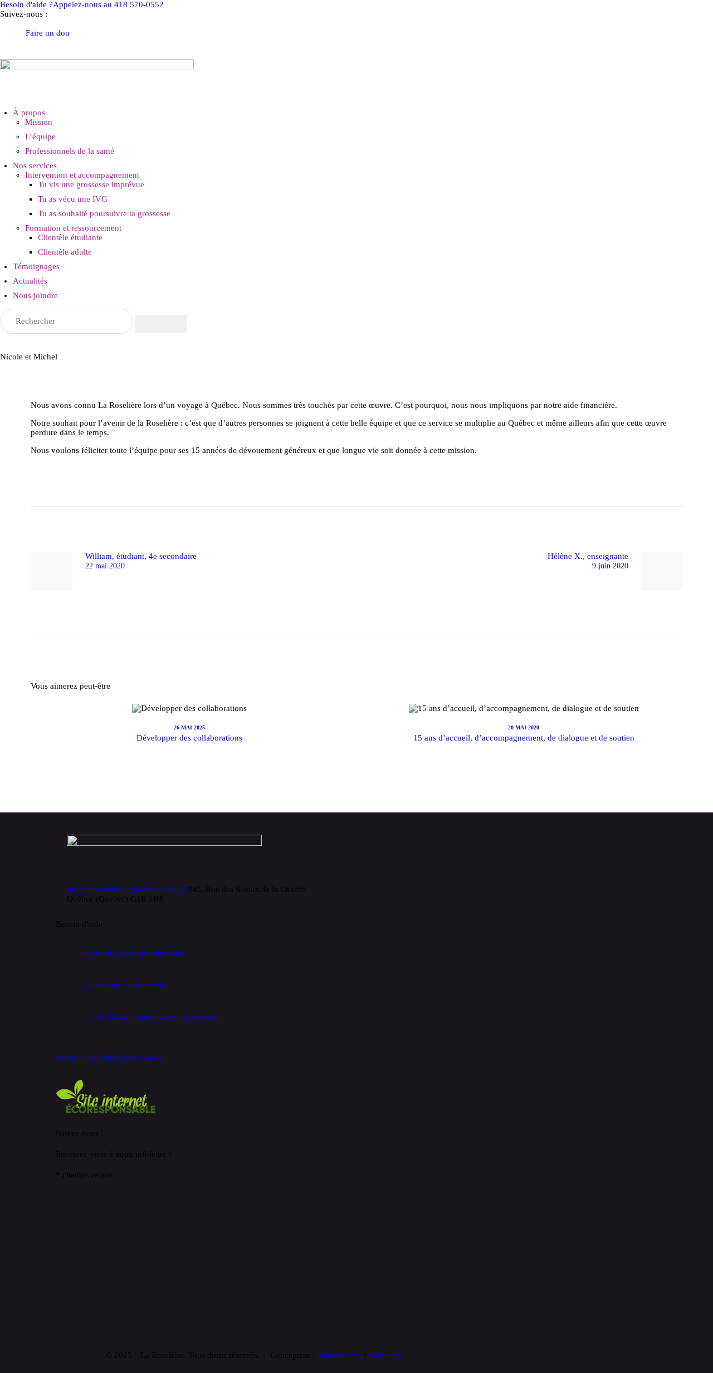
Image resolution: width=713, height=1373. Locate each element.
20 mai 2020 (523, 727)
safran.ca (385, 1355)
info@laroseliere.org (102, 889)
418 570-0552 (163, 889)
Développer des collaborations (189, 737)
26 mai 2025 (189, 727)
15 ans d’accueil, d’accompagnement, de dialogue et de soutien (523, 737)
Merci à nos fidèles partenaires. (110, 1057)
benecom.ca (340, 1355)
